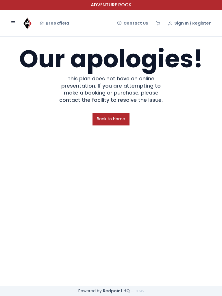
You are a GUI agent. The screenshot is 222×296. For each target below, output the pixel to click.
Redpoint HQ (116, 291)
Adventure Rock (111, 4)
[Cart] (158, 23)
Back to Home (111, 119)
